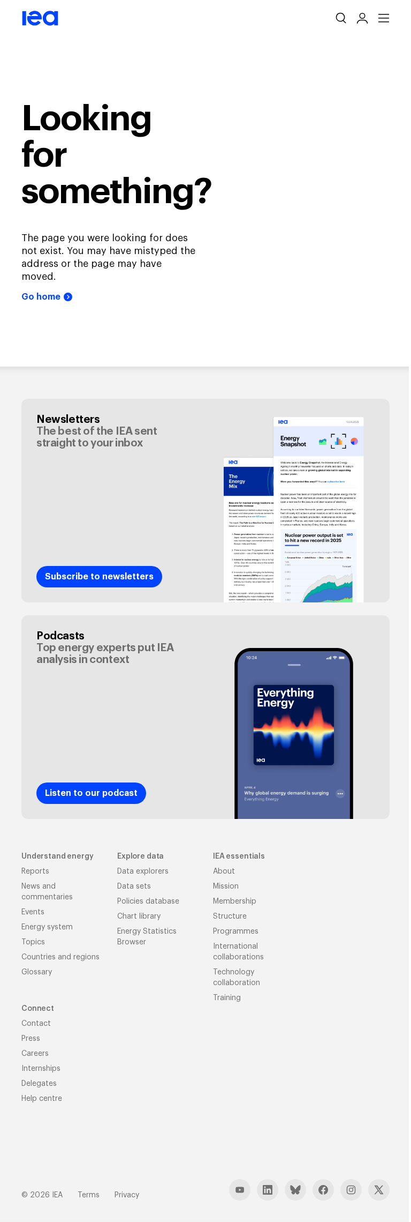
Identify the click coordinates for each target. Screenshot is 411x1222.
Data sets (134, 886)
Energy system (47, 927)
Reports (35, 871)
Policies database (148, 901)
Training (227, 998)
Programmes (235, 931)
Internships (40, 1068)
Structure (230, 916)
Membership (234, 901)
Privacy (127, 1195)
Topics (33, 942)
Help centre (41, 1098)
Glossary (36, 972)
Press (30, 1038)
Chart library (139, 916)
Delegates (39, 1083)
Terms (89, 1195)
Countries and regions (60, 957)
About (224, 871)
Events (32, 912)
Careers (35, 1053)
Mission (226, 886)
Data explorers (143, 871)
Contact (36, 1023)
